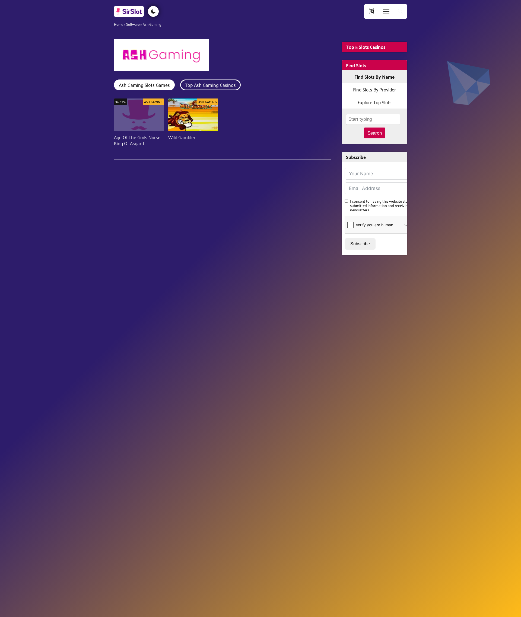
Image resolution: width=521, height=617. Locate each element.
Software (133, 24)
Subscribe (360, 243)
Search (374, 133)
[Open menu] (386, 11)
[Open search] (400, 11)
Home (118, 24)
